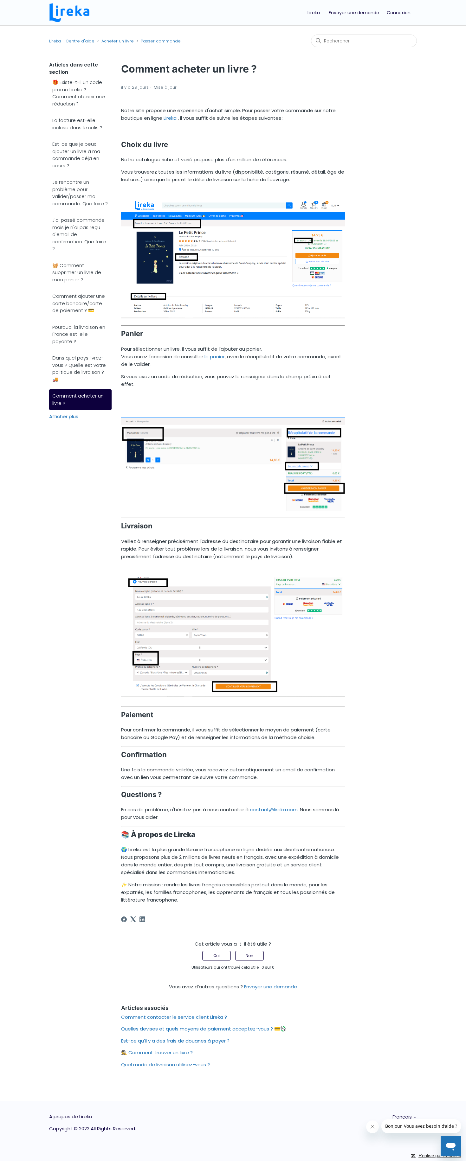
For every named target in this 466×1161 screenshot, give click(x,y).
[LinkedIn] (142, 919)
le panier (214, 356)
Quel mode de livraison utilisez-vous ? (165, 1064)
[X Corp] (133, 919)
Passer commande (161, 41)
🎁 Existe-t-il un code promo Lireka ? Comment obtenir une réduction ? (78, 93)
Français (402, 1117)
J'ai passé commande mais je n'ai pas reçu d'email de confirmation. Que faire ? (79, 234)
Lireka (313, 13)
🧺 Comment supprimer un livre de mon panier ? (76, 272)
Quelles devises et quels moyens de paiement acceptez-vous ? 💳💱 (203, 1028)
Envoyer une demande (354, 13)
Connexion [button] (399, 13)
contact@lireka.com (274, 809)
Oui (216, 955)
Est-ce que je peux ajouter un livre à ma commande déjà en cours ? (76, 155)
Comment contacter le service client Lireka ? (174, 1017)
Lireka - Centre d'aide (71, 41)
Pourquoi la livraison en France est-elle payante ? (78, 334)
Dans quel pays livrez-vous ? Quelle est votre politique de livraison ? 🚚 (79, 368)
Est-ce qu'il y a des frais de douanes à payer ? (175, 1040)
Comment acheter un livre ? (78, 399)
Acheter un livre (117, 41)
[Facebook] (124, 919)
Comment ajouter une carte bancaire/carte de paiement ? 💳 (78, 303)
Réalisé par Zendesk (439, 1155)
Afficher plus (63, 416)
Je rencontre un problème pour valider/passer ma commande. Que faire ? (80, 193)
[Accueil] (69, 12)
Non (249, 955)
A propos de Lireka (70, 1116)
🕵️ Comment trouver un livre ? (157, 1052)
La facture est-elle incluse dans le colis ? (77, 124)
